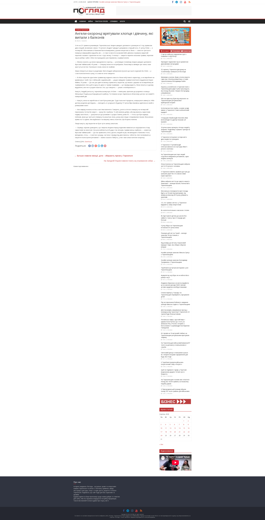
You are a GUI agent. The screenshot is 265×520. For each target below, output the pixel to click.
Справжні (113, 21)
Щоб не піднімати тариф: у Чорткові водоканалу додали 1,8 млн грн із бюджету (174, 372)
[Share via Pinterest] (105, 145)
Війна (90, 21)
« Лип (161, 444)
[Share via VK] (92, 145)
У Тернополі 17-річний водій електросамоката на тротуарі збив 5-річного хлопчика (174, 147)
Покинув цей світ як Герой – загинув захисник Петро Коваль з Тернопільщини (174, 235)
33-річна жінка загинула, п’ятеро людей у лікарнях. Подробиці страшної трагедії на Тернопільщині (175, 129)
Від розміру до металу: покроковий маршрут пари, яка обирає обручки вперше (173, 245)
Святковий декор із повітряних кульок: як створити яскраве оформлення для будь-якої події (174, 355)
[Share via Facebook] (89, 145)
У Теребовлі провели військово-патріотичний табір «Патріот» (172, 363)
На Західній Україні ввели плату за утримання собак (129, 161)
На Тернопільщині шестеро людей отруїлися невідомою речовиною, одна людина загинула (175, 156)
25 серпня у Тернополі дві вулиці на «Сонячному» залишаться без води (173, 71)
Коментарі (187, 51)
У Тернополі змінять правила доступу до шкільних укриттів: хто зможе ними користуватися (175, 174)
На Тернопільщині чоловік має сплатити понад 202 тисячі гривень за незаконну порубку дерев (175, 382)
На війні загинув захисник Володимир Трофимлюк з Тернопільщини (174, 261)
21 (179, 432)
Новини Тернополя (82, 30)
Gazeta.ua (88, 141)
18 (166, 432)
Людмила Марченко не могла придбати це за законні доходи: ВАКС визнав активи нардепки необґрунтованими (175, 285)
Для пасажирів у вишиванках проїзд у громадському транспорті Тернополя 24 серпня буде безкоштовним (175, 312)
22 (184, 432)
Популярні (176, 51)
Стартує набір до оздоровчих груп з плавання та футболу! (173, 55)
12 (170, 428)
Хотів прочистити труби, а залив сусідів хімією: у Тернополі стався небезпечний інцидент (175, 110)
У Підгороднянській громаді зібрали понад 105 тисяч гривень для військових (175, 390)
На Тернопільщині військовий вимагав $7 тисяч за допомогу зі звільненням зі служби (175, 345)
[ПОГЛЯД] (75, 21)
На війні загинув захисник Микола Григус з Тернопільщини (119, 2)
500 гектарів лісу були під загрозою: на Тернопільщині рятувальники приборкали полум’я (174, 101)
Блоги (122, 21)
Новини (82, 21)
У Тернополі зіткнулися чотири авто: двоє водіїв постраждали (174, 138)
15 (184, 428)
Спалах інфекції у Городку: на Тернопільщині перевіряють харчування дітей (175, 295)
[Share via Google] (96, 145)
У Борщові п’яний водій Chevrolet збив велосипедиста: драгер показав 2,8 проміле (174, 120)
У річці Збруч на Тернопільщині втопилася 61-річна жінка (172, 227)
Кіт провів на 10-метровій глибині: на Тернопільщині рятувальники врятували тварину (175, 335)
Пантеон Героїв (101, 21)
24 (161, 435)
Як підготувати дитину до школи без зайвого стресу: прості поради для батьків (174, 218)
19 (170, 432)
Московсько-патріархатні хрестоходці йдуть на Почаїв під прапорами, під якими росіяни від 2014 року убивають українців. (174, 194)
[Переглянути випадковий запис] (189, 21)
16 (188, 428)
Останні (166, 51)
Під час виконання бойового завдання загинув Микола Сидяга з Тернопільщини (175, 303)
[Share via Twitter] (99, 145)
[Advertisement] (154, 10)
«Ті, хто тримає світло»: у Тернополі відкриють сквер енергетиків (173, 204)
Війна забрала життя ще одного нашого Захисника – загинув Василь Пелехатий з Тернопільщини (175, 183)
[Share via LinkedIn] (102, 145)
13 (175, 428)
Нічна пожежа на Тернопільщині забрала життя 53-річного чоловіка (175, 165)
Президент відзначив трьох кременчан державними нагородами (174, 63)
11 (166, 428)
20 (175, 432)
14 (179, 428)
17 (161, 432)
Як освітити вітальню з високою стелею (175, 210)
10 (161, 428)
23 (188, 432)
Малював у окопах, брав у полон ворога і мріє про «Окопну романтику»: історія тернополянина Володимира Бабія (175, 79)
